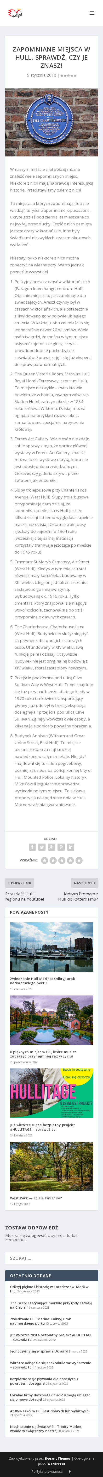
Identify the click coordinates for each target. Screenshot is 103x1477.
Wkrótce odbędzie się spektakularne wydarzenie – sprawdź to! (50, 1365)
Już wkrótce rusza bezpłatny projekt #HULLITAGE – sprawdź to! (42, 1127)
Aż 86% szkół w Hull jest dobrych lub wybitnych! (50, 1411)
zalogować (36, 1235)
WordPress (56, 1463)
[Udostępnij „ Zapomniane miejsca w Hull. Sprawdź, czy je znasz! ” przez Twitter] (42, 847)
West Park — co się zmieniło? (36, 1198)
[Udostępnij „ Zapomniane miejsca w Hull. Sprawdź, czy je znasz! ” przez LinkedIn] (70, 847)
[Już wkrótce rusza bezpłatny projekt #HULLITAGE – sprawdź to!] (51, 1093)
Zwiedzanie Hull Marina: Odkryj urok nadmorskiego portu (42, 980)
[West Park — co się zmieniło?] (51, 1166)
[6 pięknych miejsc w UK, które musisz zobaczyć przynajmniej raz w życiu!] (51, 1020)
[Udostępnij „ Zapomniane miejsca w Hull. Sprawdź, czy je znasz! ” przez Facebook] (32, 847)
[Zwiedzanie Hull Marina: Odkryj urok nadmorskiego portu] (51, 947)
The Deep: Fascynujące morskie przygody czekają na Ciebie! (51, 1305)
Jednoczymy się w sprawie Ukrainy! (39, 1351)
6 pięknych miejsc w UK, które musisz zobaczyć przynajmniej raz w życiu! (43, 1054)
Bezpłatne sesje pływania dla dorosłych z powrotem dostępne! (44, 1381)
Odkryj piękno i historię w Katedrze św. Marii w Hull (49, 1289)
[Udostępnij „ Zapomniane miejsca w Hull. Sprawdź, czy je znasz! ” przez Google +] (51, 847)
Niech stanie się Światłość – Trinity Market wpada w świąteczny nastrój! (46, 1428)
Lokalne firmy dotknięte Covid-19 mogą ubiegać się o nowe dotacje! (50, 1397)
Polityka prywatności (47, 1471)
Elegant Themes (57, 1458)
